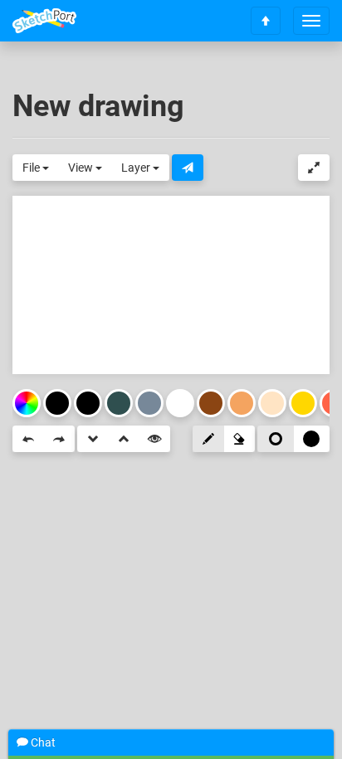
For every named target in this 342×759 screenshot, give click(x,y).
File (32, 167)
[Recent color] (57, 403)
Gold (303, 403)
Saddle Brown (211, 403)
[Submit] (187, 167)
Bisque (272, 403)
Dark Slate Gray (119, 403)
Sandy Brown (241, 403)
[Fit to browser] (314, 167)
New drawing (98, 106)
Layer (137, 167)
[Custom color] (26, 403)
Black (88, 403)
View (81, 167)
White (180, 403)
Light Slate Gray (149, 403)
